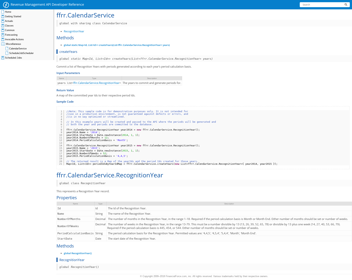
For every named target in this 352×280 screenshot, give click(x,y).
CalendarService (18, 48)
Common (9, 30)
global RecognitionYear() (78, 253)
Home (8, 11)
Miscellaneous (13, 44)
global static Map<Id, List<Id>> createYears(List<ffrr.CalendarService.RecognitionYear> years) (117, 45)
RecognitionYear (74, 31)
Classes (9, 25)
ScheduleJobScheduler (21, 53)
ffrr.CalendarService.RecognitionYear (96, 83)
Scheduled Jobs (13, 57)
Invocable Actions (14, 39)
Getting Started (13, 16)
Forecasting (11, 34)
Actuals (9, 21)
